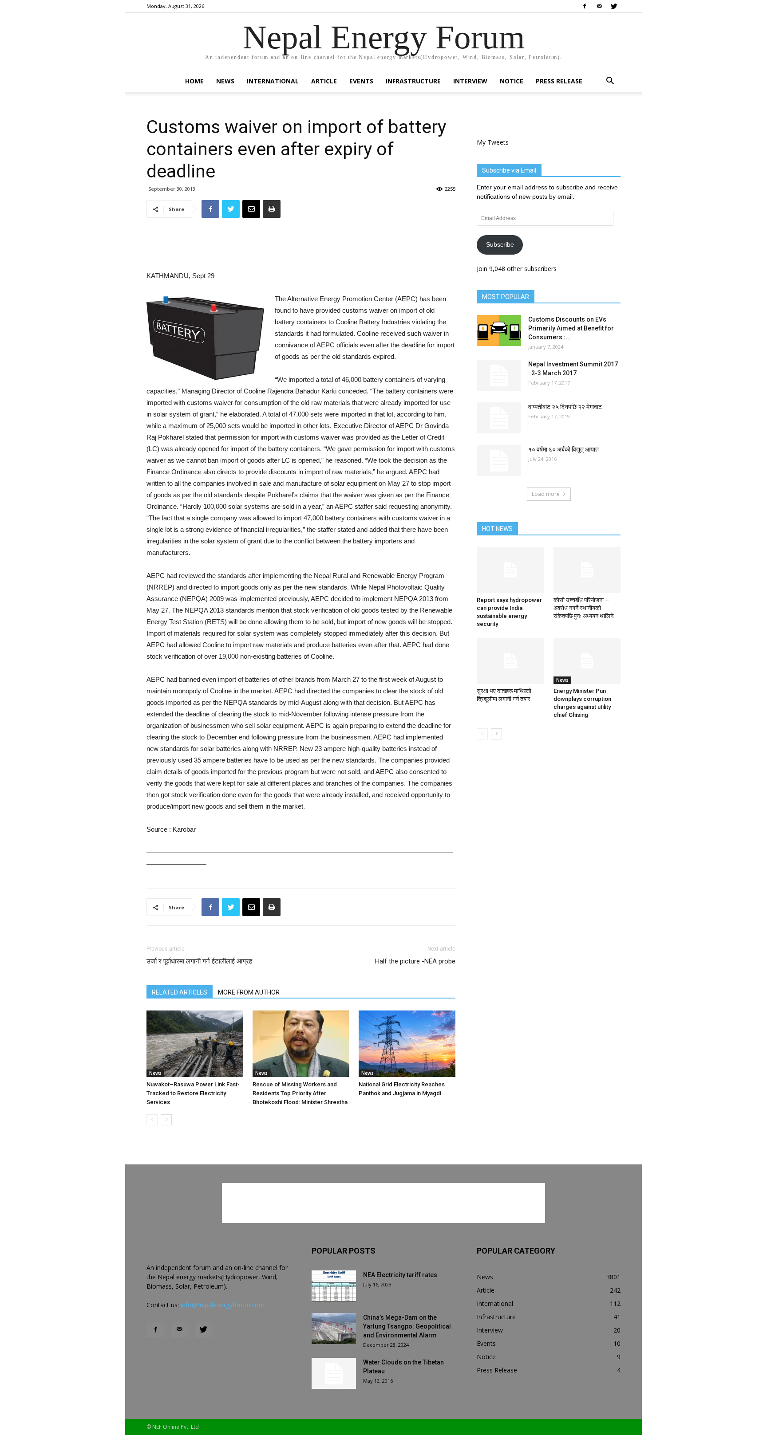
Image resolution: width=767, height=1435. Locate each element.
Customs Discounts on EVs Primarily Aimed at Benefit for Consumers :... (571, 328)
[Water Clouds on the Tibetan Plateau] (334, 1373)
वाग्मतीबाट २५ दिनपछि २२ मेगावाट (565, 406)
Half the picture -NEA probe (415, 961)
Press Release (559, 81)
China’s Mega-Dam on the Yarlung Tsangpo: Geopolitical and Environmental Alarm (407, 1326)
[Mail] (599, 6)
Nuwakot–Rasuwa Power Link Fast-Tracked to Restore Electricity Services (193, 1093)
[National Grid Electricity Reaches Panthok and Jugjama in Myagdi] (407, 1043)
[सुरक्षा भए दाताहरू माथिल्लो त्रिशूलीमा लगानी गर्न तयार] (510, 661)
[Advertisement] (301, 247)
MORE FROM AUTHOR (249, 992)
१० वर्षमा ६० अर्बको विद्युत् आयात (563, 449)
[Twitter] (614, 6)
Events (361, 81)
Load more (546, 494)
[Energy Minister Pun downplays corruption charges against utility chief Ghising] (587, 661)
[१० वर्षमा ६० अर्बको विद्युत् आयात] (499, 460)
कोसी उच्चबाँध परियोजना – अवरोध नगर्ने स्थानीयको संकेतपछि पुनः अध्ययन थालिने (583, 608)
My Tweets (493, 142)
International (273, 81)
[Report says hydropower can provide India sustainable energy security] (510, 570)
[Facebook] (584, 6)
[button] (610, 82)
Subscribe (500, 244)
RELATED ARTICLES (179, 992)
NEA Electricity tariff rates (400, 1274)
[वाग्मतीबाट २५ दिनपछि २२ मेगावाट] (499, 417)
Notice (511, 81)
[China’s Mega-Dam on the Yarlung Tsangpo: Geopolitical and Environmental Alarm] (334, 1328)
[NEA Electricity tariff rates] (334, 1285)
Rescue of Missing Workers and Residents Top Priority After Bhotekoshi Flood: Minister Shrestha (300, 1093)
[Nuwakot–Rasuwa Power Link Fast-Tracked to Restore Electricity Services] (194, 1043)
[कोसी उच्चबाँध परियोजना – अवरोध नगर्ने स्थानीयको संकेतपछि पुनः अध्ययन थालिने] (587, 570)
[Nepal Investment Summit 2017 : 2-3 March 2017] (499, 375)
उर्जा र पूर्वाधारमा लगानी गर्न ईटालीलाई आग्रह (199, 961)
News (225, 81)
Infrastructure (413, 81)
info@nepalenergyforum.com (223, 1305)
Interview (470, 81)
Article (324, 81)
